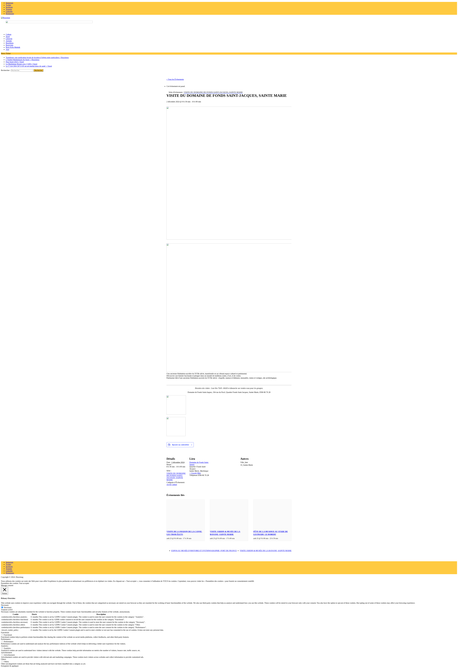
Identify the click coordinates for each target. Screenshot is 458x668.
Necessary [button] (5, 605)
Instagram (9, 562)
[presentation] (186, 514)
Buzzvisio (9, 45)
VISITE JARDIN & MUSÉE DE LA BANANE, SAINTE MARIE (265, 551)
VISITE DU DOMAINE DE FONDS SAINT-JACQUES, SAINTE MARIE (176, 476)
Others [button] (3, 659)
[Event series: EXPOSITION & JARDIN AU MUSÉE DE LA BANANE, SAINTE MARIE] (235, 538)
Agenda (9, 41)
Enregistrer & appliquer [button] (10, 666)
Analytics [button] (4, 646)
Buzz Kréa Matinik (13, 47)
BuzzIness (9, 43)
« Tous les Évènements (175, 79)
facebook (9, 567)
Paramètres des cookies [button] (9, 583)
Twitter (8, 564)
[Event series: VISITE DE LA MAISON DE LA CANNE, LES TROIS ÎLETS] (192, 538)
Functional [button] (5, 633)
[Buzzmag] (229, 18)
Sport (8, 37)
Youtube (9, 569)
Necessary (8, 607)
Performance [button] (5, 639)
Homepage (10, 573)
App (7, 49)
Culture (8, 34)
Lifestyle (9, 39)
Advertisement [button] (6, 653)
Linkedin (9, 571)
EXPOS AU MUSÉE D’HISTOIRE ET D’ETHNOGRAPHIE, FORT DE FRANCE (204, 551)
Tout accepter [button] (24, 583)
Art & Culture (172, 485)
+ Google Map (195, 473)
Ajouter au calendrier (180, 444)
